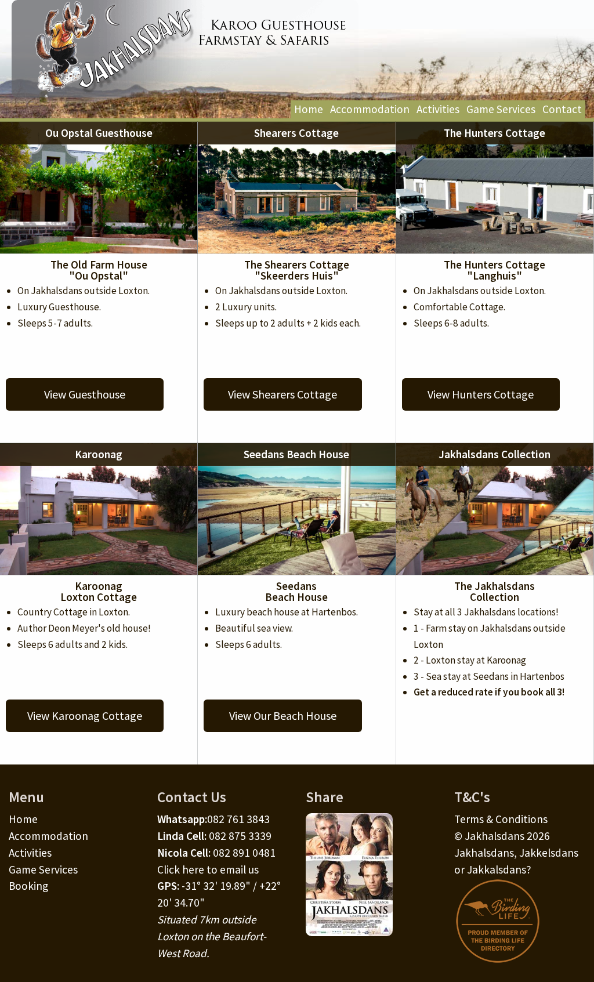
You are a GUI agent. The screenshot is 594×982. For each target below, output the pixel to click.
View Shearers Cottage (282, 394)
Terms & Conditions (501, 819)
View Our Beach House (282, 715)
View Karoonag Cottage (84, 715)
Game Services (500, 109)
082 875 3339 (240, 836)
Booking (28, 886)
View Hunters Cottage (481, 394)
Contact (562, 109)
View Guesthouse (84, 394)
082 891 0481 (244, 853)
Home (308, 109)
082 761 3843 (238, 819)
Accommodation (370, 109)
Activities (437, 109)
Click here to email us (208, 869)
